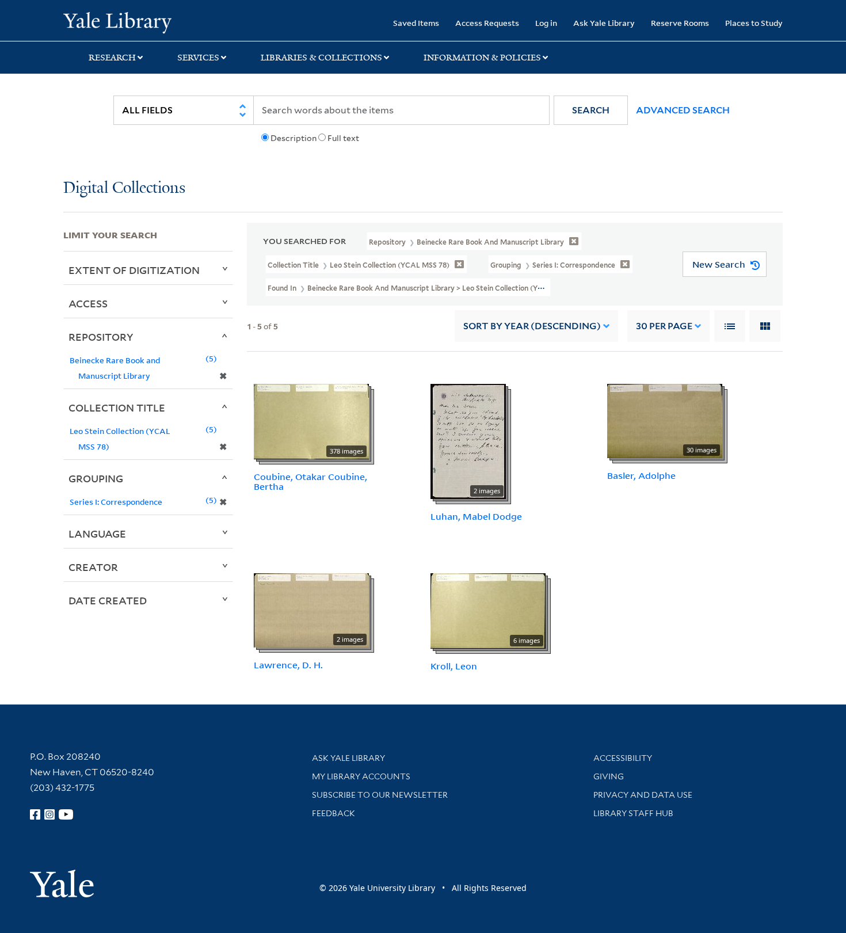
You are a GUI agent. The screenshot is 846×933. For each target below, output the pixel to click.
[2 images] (468, 441)
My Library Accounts (361, 776)
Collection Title (116, 407)
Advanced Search (683, 110)
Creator (93, 567)
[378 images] (311, 420)
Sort (532, 326)
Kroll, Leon (453, 666)
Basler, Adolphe (641, 475)
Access (88, 303)
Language (97, 533)
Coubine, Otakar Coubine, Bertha (310, 481)
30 (664, 326)
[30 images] (664, 420)
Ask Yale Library (604, 22)
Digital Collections (124, 188)
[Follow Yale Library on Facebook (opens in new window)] (35, 814)
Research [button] (112, 57)
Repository (101, 337)
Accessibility (622, 758)
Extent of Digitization (134, 270)
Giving (608, 776)
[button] (591, 110)
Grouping (95, 478)
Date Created (107, 600)
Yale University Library (117, 21)
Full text (343, 138)
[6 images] (488, 610)
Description (293, 138)
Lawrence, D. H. (288, 665)
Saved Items (416, 22)
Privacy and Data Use (642, 794)
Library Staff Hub (633, 813)
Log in (546, 22)
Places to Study (754, 22)
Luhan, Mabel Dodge (476, 516)
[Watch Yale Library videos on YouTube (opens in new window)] (66, 814)
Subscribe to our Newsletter (380, 794)
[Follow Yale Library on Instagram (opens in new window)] (49, 814)
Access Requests (487, 22)
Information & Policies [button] (482, 57)
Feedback (333, 813)
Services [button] (198, 57)
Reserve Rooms (680, 22)
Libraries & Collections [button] (321, 57)
